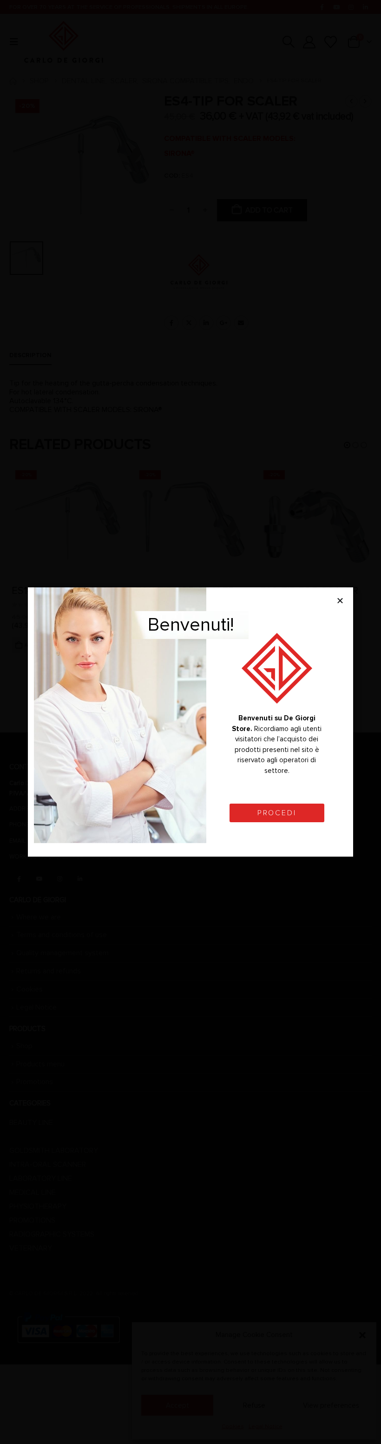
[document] (190, 722)
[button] (340, 600)
